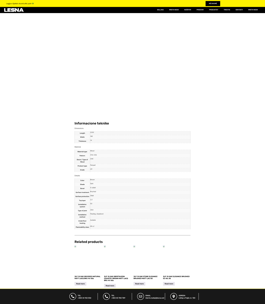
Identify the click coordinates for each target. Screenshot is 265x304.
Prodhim (200, 10)
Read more (80, 284)
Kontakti (239, 10)
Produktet (213, 10)
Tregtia (227, 10)
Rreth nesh (174, 10)
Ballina (160, 10)
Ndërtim (187, 10)
